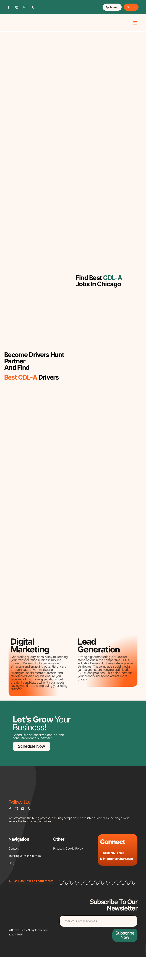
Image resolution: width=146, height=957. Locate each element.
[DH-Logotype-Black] (18, 20)
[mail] (25, 7)
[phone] (33, 7)
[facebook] (8, 7)
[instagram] (17, 7)
